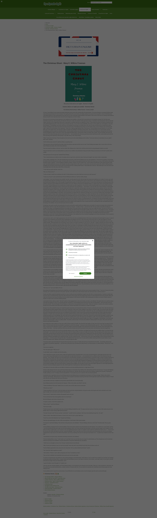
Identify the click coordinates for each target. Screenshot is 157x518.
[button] (78, 258)
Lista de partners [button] (69, 264)
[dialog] (78, 259)
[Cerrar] (92, 240)
